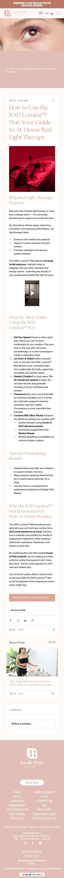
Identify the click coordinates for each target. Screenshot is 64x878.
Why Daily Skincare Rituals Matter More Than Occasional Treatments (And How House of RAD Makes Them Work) (31, 683)
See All (52, 642)
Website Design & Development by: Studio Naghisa (32, 868)
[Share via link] (32, 620)
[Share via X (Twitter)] (17, 620)
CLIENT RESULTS (44, 791)
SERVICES (17, 800)
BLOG (44, 796)
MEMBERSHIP (17, 805)
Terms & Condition (32, 851)
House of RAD (18, 610)
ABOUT (17, 796)
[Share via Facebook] (10, 620)
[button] (52, 13)
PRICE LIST (17, 818)
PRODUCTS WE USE (44, 818)
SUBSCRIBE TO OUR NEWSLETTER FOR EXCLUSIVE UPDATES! (32, 4)
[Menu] (58, 13)
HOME (17, 791)
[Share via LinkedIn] (25, 620)
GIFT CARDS (17, 813)
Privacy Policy (31, 855)
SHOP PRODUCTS (17, 809)
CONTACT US (44, 800)
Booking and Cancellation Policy (32, 862)
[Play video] (32, 293)
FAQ (44, 805)
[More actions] (53, 100)
